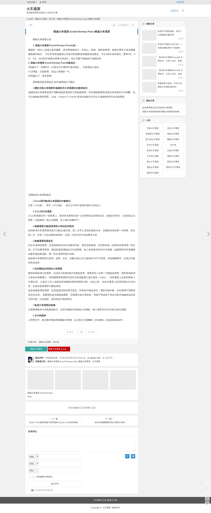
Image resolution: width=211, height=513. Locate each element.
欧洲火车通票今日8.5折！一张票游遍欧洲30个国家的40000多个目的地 (170, 47)
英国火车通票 (153, 167)
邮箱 (34, 463)
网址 (32, 470)
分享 (93, 332)
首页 (31, 19)
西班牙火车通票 (173, 167)
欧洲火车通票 (153, 150)
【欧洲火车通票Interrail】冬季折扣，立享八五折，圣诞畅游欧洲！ (170, 61)
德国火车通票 (173, 134)
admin (93, 358)
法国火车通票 (173, 150)
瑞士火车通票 (153, 161)
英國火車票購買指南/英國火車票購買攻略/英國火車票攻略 (168, 111)
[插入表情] (127, 456)
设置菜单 (180, 2)
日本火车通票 (153, 145)
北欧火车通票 (173, 128)
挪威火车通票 (41, 19)
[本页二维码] (207, 503)
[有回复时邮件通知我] (32, 490)
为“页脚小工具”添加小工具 (105, 500)
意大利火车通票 (153, 139)
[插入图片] (133, 456)
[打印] (114, 25)
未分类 (52, 19)
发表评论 (124, 25)
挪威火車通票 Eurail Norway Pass (59, 349)
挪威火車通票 (36, 349)
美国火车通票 (173, 161)
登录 (44, 2)
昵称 (34, 456)
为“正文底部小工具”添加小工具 (81, 408)
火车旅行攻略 (153, 156)
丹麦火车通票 (153, 128)
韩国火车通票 (153, 173)
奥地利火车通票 (153, 134)
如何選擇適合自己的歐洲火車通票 (157, 107)
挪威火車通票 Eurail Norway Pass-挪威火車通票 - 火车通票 (73, 361)
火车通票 (33, 9)
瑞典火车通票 (173, 156)
